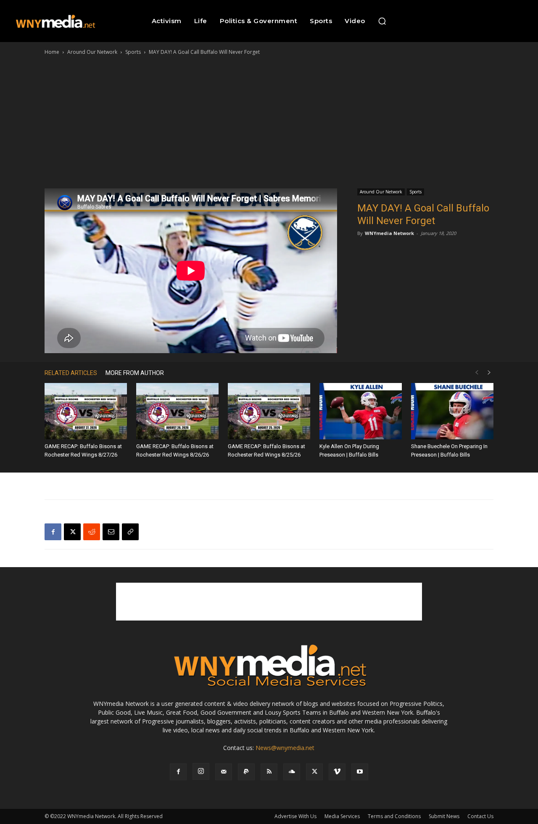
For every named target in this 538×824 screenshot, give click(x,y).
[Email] (111, 531)
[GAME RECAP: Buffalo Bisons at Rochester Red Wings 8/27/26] (86, 411)
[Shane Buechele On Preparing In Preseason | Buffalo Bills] (452, 411)
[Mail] (223, 771)
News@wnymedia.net (285, 748)
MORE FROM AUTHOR (134, 373)
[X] (72, 531)
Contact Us (480, 816)
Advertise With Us (295, 816)
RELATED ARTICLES (71, 373)
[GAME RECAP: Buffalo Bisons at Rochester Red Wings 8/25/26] (269, 411)
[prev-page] (476, 372)
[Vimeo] (337, 771)
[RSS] (269, 771)
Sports (133, 51)
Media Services (342, 816)
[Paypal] (246, 771)
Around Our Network (92, 51)
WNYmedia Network (389, 233)
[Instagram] (201, 771)
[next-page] (489, 372)
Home (52, 51)
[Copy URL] (130, 531)
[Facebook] (53, 531)
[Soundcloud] (291, 771)
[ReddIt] (91, 531)
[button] (382, 21)
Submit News (444, 816)
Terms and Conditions (394, 816)
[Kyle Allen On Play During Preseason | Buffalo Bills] (360, 411)
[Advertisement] (269, 120)
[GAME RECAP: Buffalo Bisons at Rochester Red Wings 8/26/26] (177, 411)
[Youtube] (359, 771)
